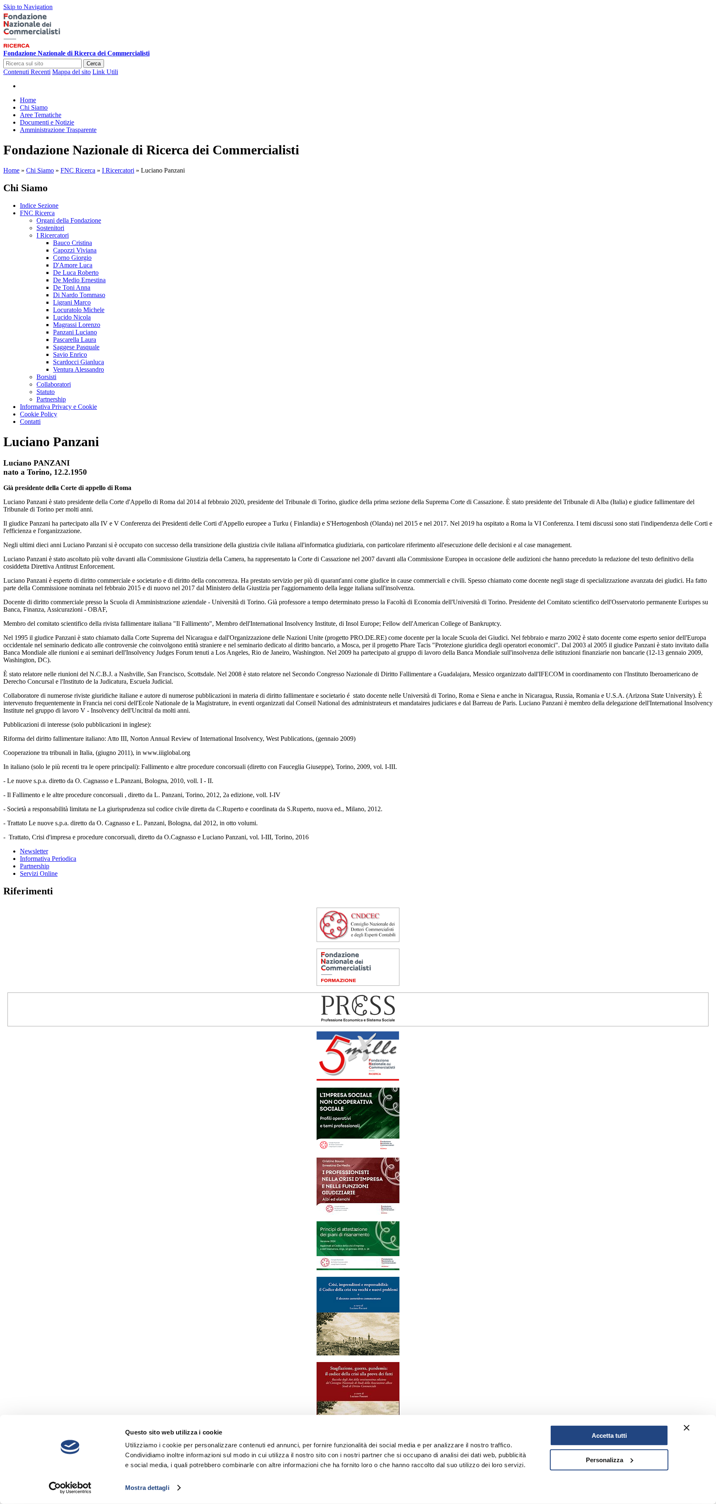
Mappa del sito (71, 71)
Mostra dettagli (147, 1487)
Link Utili (105, 71)
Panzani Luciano (75, 332)
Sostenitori (50, 227)
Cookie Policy (38, 414)
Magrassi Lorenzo (76, 324)
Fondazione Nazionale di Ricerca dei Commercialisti (76, 53)
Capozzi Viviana (75, 250)
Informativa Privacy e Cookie (58, 406)
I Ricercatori (118, 170)
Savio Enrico (70, 354)
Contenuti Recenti (27, 71)
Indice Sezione (39, 205)
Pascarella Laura (74, 339)
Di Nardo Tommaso (79, 294)
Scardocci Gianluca (78, 361)
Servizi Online (39, 873)
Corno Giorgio (72, 257)
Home (11, 170)
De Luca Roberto (76, 272)
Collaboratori (53, 384)
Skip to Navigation (28, 6)
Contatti (30, 421)
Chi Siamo (40, 170)
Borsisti (46, 376)
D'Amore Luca (72, 265)
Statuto (45, 391)
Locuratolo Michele (78, 309)
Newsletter (34, 851)
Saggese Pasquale (76, 347)
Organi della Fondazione (68, 220)
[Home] (44, 45)
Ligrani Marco (72, 302)
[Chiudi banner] (686, 1428)
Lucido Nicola (72, 317)
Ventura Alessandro (78, 369)
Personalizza (604, 1459)
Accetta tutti (609, 1435)
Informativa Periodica (48, 858)
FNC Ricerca (77, 170)
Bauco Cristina (72, 242)
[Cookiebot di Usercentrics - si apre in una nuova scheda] (70, 1488)
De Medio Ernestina (79, 280)
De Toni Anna (71, 287)
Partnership (51, 399)
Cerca (94, 63)
